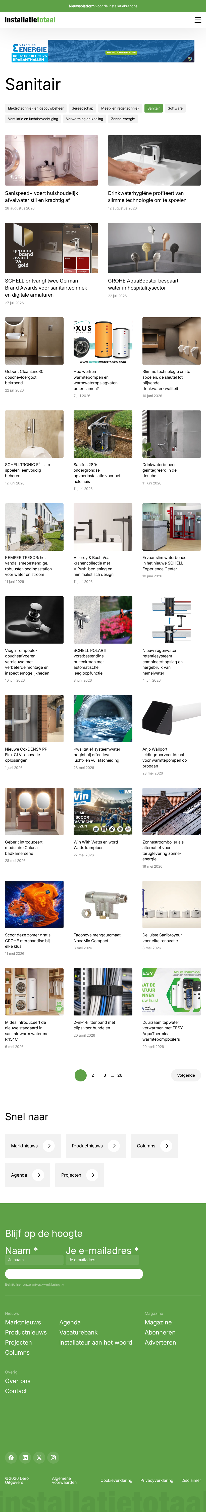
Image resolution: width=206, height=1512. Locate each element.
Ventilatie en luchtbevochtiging (33, 119)
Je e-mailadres (102, 1250)
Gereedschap (82, 108)
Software (175, 108)
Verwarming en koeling (84, 119)
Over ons (17, 1381)
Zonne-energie (123, 119)
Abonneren (160, 1332)
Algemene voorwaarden (64, 1480)
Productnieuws (87, 1145)
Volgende (186, 1075)
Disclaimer (191, 1480)
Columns (146, 1145)
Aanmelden (74, 1273)
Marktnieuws (24, 1145)
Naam (21, 1250)
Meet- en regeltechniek (120, 108)
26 (119, 1075)
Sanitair (153, 108)
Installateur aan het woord (95, 1342)
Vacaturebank (78, 1332)
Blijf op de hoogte (44, 1233)
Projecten (71, 1175)
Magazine (158, 1322)
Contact (16, 1391)
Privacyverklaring (156, 1480)
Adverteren (160, 1342)
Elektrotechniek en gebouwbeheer (36, 108)
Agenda (19, 1175)
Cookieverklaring (116, 1480)
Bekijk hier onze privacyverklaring (32, 1284)
